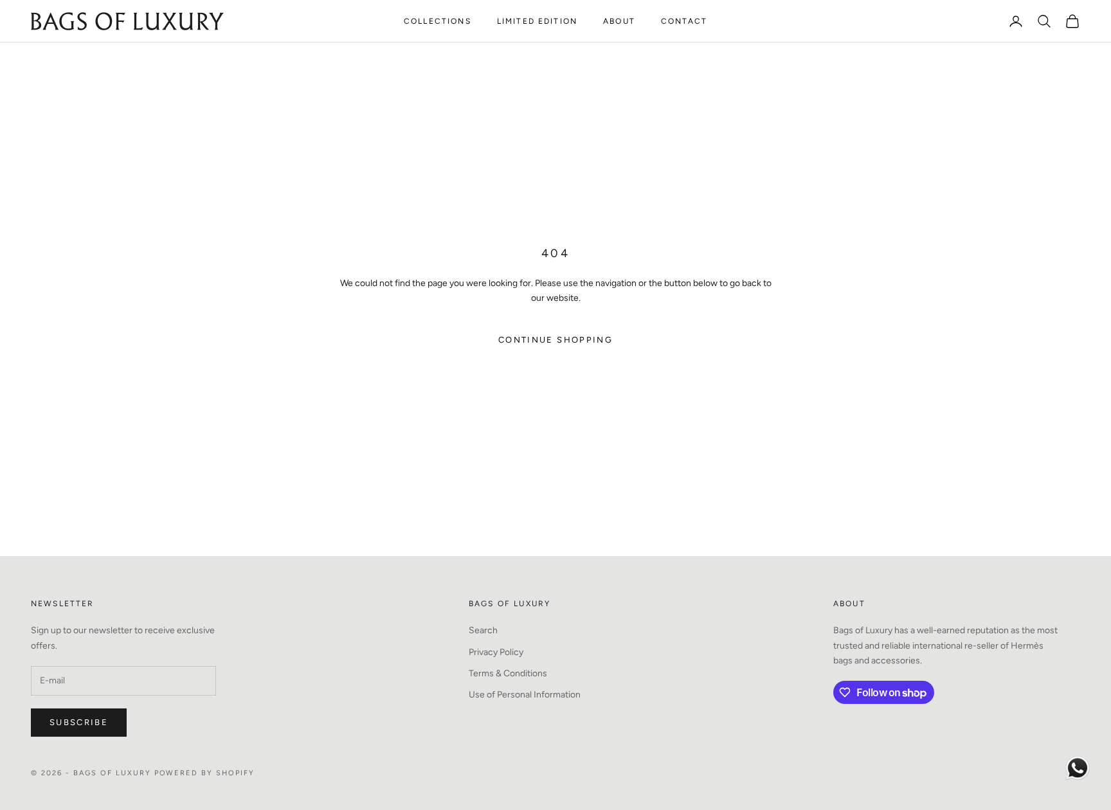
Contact (684, 21)
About (619, 21)
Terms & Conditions (508, 673)
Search (483, 630)
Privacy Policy (496, 652)
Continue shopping (555, 340)
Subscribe (79, 722)
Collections (437, 21)
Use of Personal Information (525, 694)
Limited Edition (537, 21)
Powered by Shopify (204, 773)
